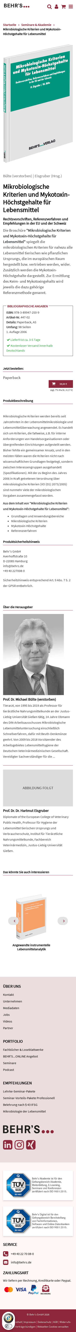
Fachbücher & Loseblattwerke (23, 1050)
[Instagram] (19, 1144)
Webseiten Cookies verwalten (53, 1326)
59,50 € (63, 384)
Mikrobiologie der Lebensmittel (24, 1111)
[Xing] (30, 1144)
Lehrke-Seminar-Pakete (19, 1091)
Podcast (8, 1070)
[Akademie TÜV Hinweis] (38, 1219)
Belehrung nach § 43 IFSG (20, 1105)
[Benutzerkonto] (56, 6)
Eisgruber (42, 176)
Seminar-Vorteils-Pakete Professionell (29, 1098)
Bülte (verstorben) (17, 176)
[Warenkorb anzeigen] (63, 6)
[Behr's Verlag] (16, 5)
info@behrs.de (13, 566)
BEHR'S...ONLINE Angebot (20, 1056)
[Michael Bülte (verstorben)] (33, 654)
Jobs (6, 1015)
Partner (8, 1028)
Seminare (9, 1063)
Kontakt (8, 995)
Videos (7, 1021)
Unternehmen (12, 1001)
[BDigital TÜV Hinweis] (38, 1185)
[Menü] (71, 6)
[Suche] (49, 6)
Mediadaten (11, 1008)
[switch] (8, 1326)
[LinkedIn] (7, 1144)
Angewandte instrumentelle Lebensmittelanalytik (31, 947)
